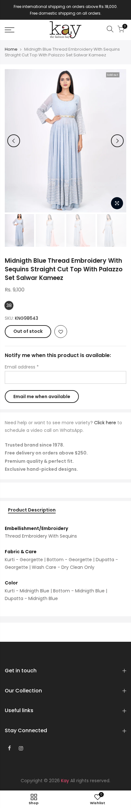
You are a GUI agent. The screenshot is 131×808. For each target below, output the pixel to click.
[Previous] (13, 140)
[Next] (117, 140)
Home (11, 49)
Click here (105, 422)
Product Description (32, 510)
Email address (22, 367)
